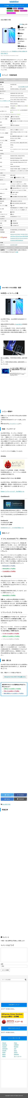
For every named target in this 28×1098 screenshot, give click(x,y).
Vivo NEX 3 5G (6, 804)
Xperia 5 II (20, 8)
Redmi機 (17, 10)
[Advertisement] (14, 268)
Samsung (4, 1048)
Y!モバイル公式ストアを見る (11, 691)
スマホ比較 (12, 5)
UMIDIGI (16, 1044)
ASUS (15, 1052)
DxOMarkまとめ (11, 13)
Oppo (15, 1043)
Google (4, 1050)
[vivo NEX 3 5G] (7, 799)
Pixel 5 (15, 8)
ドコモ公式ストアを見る (9, 571)
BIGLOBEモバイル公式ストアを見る (14, 693)
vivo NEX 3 (19, 324)
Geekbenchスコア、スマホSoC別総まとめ (12, 527)
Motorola (16, 1054)
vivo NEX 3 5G (13, 244)
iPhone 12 (9, 8)
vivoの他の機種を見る (22, 86)
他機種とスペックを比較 (9, 79)
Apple (3, 1052)
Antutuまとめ (23, 10)
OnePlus (4, 1044)
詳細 (17, 252)
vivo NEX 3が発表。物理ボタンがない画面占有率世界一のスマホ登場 (18, 370)
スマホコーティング (19, 5)
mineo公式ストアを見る (8, 568)
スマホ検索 (6, 5)
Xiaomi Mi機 (10, 10)
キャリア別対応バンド (4, 100)
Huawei (4, 1046)
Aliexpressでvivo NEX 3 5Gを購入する (15, 676)
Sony (15, 1050)
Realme (16, 1046)
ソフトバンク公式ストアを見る (10, 639)
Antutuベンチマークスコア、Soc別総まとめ (12, 491)
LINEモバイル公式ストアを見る (10, 636)
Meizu (4, 1054)
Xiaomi (4, 1043)
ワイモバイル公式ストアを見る (10, 633)
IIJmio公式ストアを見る (8, 565)
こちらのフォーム (14, 423)
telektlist (14, 1)
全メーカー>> (17, 1056)
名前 (2, 964)
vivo (15, 1048)
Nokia (3, 1056)
